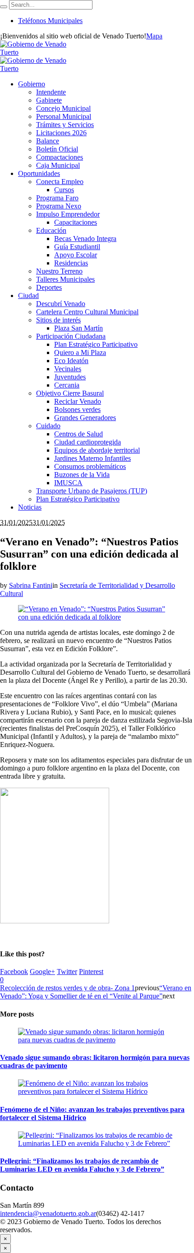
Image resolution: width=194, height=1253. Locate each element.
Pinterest (91, 971)
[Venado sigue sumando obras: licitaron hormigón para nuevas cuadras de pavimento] (97, 1040)
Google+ (42, 971)
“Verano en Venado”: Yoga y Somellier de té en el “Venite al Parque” (95, 992)
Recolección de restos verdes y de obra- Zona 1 (67, 988)
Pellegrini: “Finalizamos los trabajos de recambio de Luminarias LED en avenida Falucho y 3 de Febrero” (82, 1165)
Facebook (14, 971)
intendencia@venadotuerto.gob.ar (48, 1213)
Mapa (154, 36)
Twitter (67, 971)
